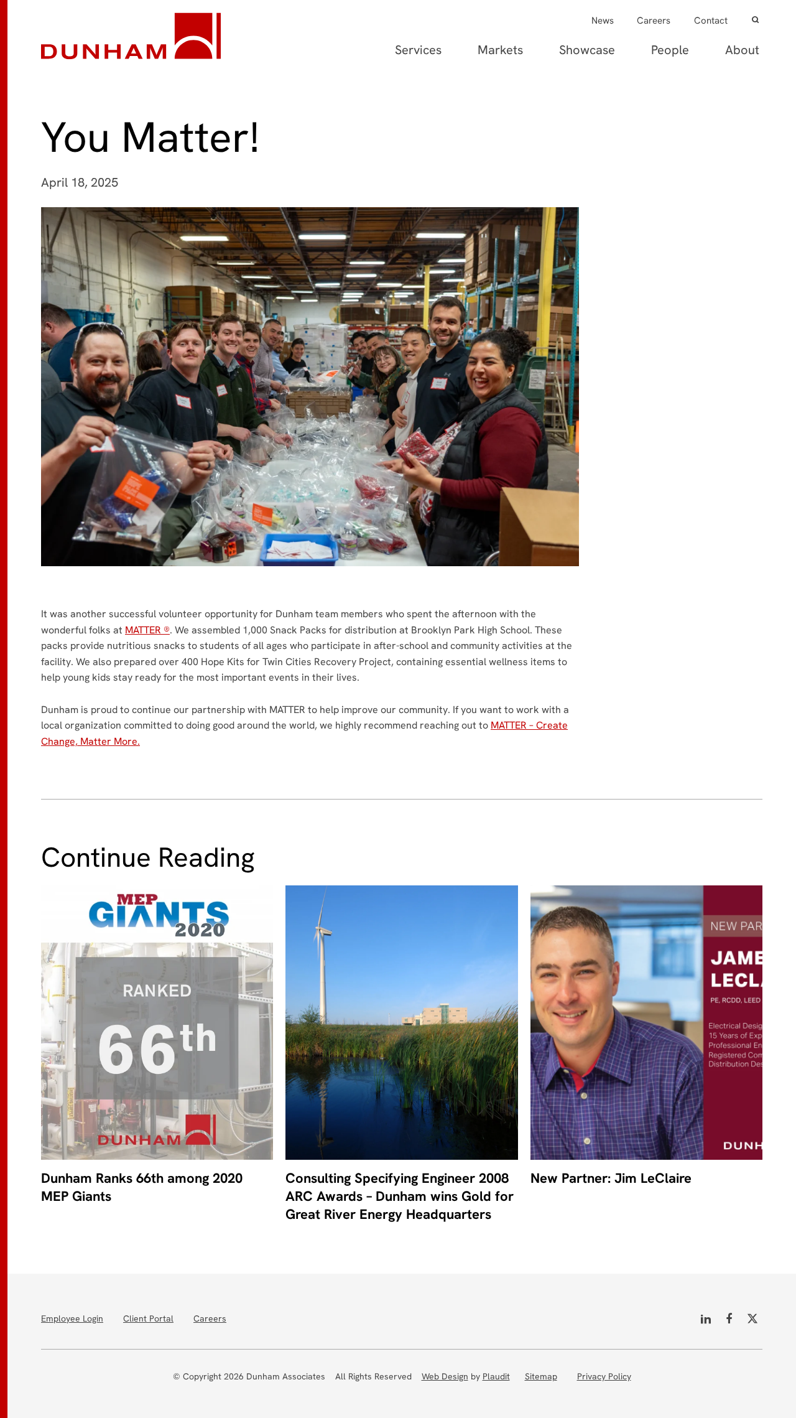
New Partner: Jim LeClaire (611, 1178)
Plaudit (496, 1376)
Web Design (445, 1376)
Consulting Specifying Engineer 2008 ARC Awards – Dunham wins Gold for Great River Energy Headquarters (399, 1196)
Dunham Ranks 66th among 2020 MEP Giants (142, 1187)
